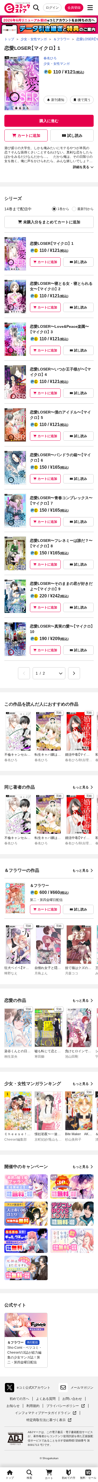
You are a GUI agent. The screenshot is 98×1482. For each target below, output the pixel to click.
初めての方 (68, 1477)
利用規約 (32, 1406)
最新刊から (85, 209)
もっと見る (80, 787)
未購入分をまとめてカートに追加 (51, 222)
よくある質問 (46, 1399)
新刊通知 (57, 100)
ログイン (52, 8)
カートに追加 (28, 135)
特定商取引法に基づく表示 (49, 1420)
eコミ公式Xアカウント (29, 1389)
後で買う (84, 100)
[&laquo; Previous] (24, 673)
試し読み (74, 135)
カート (49, 1478)
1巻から (63, 209)
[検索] (36, 7)
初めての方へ (19, 1399)
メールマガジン (82, 1388)
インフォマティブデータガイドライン (43, 1413)
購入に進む (49, 121)
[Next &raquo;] (74, 673)
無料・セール (88, 1477)
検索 (29, 1477)
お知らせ (13, 1406)
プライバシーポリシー (65, 1406)
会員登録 (74, 8)
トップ (10, 1477)
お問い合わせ (72, 1399)
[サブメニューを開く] (90, 7)
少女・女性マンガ (57, 64)
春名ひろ (50, 58)
